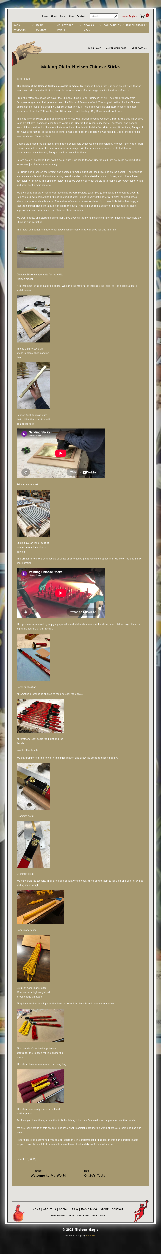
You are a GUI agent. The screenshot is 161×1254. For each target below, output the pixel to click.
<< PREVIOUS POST (116, 48)
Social (63, 16)
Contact (81, 16)
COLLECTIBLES (112, 25)
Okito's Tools (94, 1175)
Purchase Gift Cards (62, 1215)
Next (88, 1170)
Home (45, 16)
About (54, 16)
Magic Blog (89, 1209)
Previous (37, 1170)
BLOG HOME (94, 48)
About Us (49, 1209)
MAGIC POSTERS (41, 27)
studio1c (90, 1235)
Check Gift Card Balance (91, 1215)
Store (71, 16)
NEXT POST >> (139, 48)
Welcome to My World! (49, 1175)
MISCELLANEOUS (135, 25)
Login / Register (129, 16)
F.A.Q (75, 1209)
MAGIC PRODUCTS (20, 27)
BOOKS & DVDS (89, 27)
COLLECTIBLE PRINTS (65, 27)
